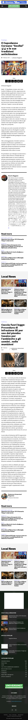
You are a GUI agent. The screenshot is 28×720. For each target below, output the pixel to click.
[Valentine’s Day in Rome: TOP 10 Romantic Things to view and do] (7, 283)
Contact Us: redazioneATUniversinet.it (14, 716)
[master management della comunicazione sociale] (4, 646)
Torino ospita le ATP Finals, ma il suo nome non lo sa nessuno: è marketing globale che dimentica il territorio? (14, 265)
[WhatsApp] (12, 81)
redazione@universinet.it (16, 701)
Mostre (2, 250)
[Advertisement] (14, 22)
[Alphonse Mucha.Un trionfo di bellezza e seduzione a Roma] (7, 303)
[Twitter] (9, 81)
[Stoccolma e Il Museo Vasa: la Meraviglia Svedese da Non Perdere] (20, 303)
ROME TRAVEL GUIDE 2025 (6, 238)
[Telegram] (18, 81)
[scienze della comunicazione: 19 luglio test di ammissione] (4, 652)
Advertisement (20, 714)
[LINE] (21, 81)
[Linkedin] (15, 81)
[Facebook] (6, 81)
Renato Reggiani (17, 57)
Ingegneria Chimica (13, 638)
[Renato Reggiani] (4, 202)
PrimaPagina (4, 40)
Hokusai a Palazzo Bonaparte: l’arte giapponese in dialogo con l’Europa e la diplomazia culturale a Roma (12, 246)
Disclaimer (6, 714)
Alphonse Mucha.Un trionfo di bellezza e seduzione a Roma (6, 311)
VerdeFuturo (3, 243)
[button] (2, 6)
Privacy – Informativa (13, 714)
